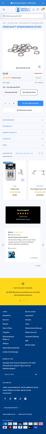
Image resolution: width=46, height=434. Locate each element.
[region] (23, 245)
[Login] (33, 9)
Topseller (6, 332)
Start (4, 23)
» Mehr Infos (31, 3)
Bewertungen (30, 345)
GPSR (5, 145)
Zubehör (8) (7, 153)
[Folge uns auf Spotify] (25, 398)
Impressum (29, 315)
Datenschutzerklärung (33, 328)
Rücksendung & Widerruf (8, 337)
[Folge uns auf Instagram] (10, 398)
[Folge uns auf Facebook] (5, 398)
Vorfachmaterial (24, 23)
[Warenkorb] (42, 9)
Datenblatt (8, 126)
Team (27, 324)
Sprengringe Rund (29, 92)
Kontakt (28, 320)
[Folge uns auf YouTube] (15, 398)
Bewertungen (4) (10, 132)
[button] (3, 245)
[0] (38, 9)
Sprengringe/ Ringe (37, 23)
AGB (26, 341)
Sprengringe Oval (11, 92)
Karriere (6, 320)
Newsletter (7, 315)
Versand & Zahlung (32, 336)
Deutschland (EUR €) (10, 408)
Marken (5, 324)
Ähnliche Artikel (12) (24, 153)
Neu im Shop (7, 328)
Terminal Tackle (13, 23)
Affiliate (6, 343)
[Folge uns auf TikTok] (20, 398)
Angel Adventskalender (11, 348)
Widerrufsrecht (31, 332)
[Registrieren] (36, 374)
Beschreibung (8, 120)
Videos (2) (7, 139)
